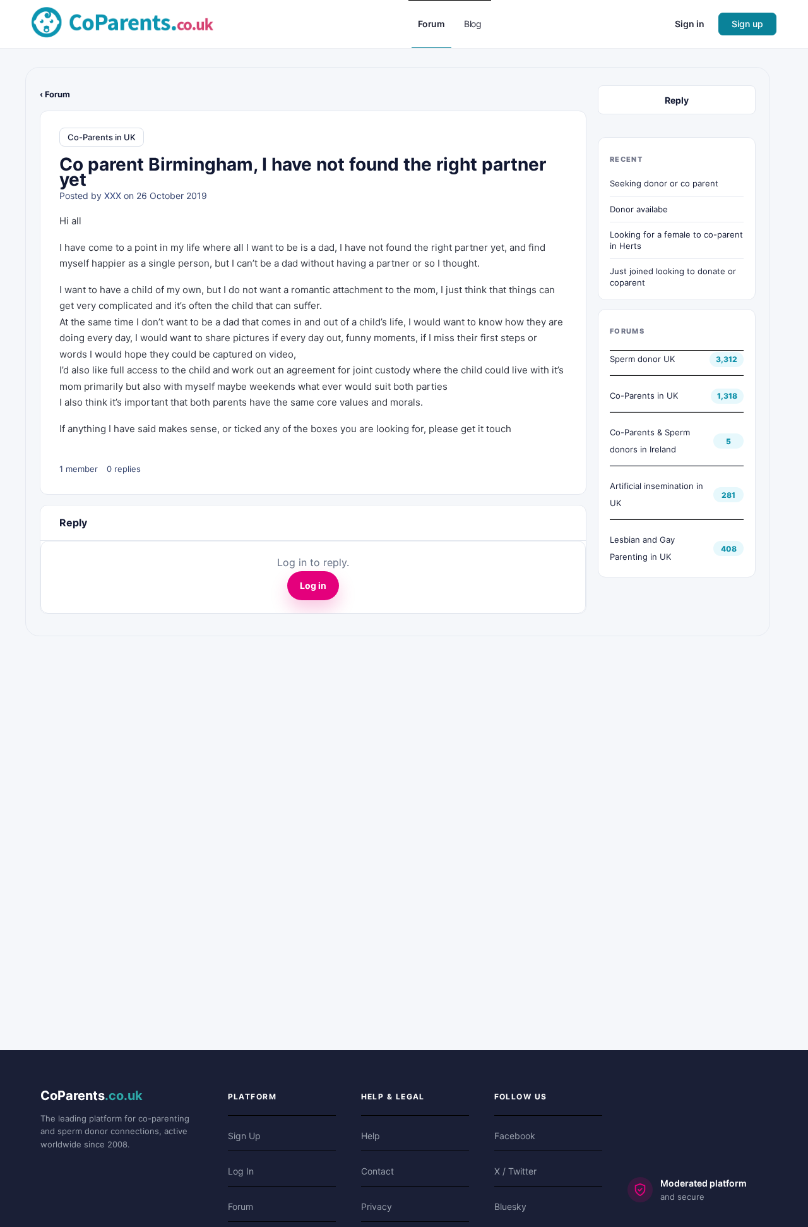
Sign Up (244, 1135)
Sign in (689, 23)
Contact (377, 1171)
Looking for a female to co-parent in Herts (676, 240)
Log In (241, 1171)
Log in (313, 585)
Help (370, 1135)
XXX (112, 195)
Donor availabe (639, 209)
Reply (677, 100)
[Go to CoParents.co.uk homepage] (122, 23)
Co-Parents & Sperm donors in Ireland (650, 440)
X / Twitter (515, 1171)
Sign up (747, 23)
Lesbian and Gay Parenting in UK (642, 548)
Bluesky (510, 1206)
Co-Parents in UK (102, 137)
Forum (240, 1206)
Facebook (514, 1135)
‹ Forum (55, 94)
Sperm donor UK (642, 359)
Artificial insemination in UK (656, 494)
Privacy (376, 1206)
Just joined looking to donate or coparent (673, 276)
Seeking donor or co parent (664, 183)
